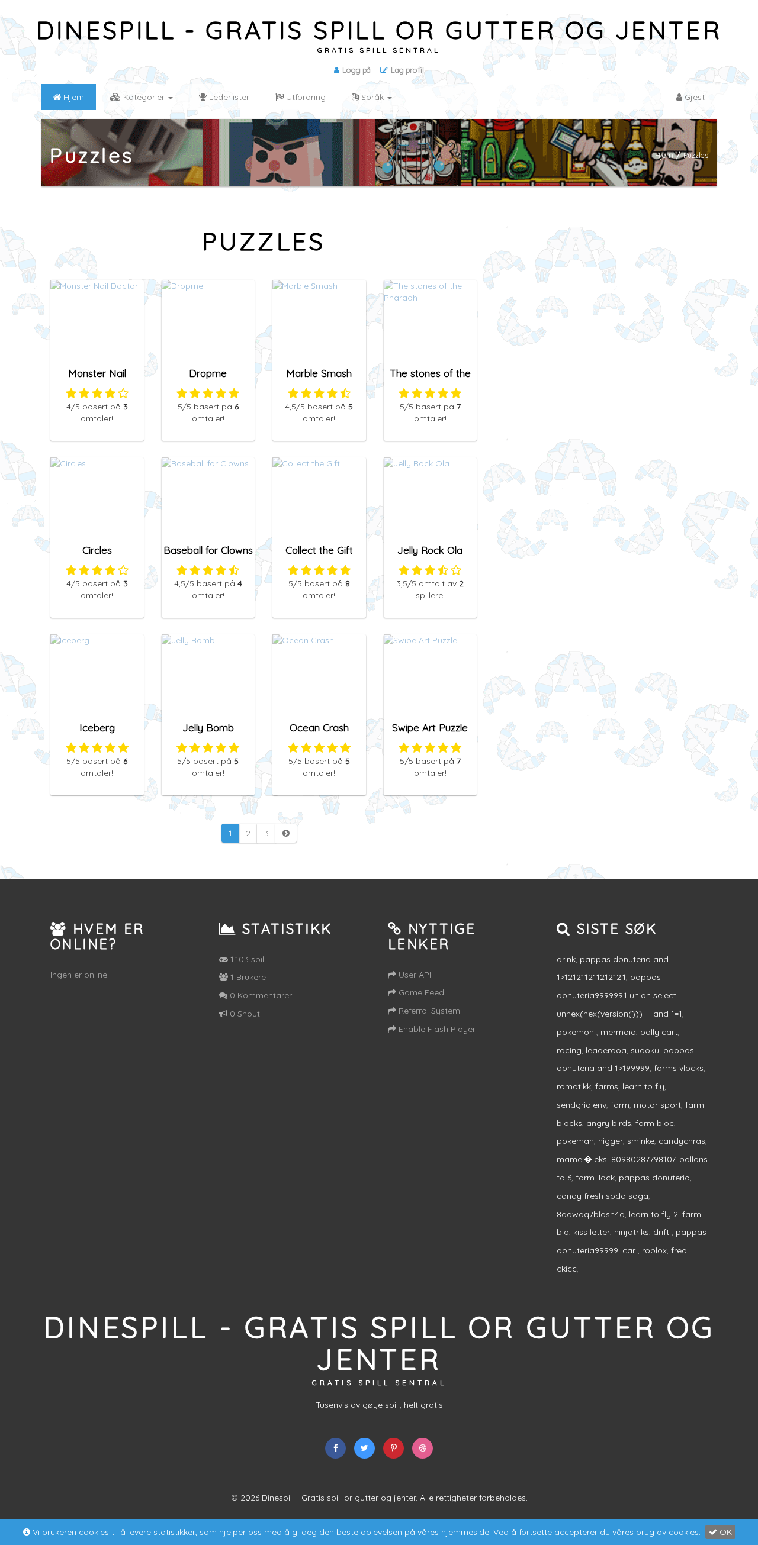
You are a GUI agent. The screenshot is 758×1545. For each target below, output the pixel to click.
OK (724, 1532)
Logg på (356, 70)
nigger (610, 1141)
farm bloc (654, 1123)
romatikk (574, 1086)
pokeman (575, 1141)
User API (413, 974)
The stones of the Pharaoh (430, 378)
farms (606, 1086)
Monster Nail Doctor (97, 378)
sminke (640, 1141)
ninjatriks (631, 1232)
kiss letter (591, 1232)
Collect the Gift (319, 550)
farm (620, 1104)
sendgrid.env (581, 1104)
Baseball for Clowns (208, 550)
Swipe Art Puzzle (430, 727)
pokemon (576, 1032)
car (630, 1250)
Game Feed (420, 992)
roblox (654, 1250)
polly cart (658, 1032)
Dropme (208, 373)
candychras (682, 1141)
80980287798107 (643, 1159)
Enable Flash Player (436, 1029)
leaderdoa (606, 1050)
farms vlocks (679, 1068)
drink (566, 959)
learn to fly (643, 1086)
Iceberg (97, 727)
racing (569, 1050)
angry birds (608, 1123)
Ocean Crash (319, 727)
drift (662, 1232)
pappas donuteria (654, 1177)
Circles (97, 550)
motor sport (657, 1104)
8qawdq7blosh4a (591, 1214)
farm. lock (595, 1177)
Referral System (428, 1010)
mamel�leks (582, 1159)
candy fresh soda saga (602, 1196)
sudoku (645, 1050)
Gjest (693, 97)
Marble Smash (319, 373)
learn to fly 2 (653, 1214)
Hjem (664, 155)
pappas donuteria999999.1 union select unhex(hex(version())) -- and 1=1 (619, 995)
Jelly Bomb (208, 727)
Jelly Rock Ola (429, 550)
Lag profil (407, 70)
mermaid (618, 1032)
